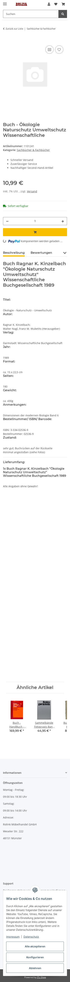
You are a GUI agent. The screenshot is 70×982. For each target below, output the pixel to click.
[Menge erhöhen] (63, 221)
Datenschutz (31, 936)
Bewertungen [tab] (41, 252)
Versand (32, 191)
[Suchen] (62, 14)
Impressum (13, 936)
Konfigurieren (35, 957)
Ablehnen (35, 968)
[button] (49, 4)
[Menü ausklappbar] (5, 2)
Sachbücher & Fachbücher (33, 150)
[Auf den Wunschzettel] (59, 49)
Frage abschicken (35, 673)
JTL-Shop (41, 977)
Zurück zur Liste (14, 28)
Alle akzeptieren (35, 946)
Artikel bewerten (16, 521)
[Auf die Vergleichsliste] (49, 49)
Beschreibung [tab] (14, 252)
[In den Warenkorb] (6, 40)
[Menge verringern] (7, 221)
